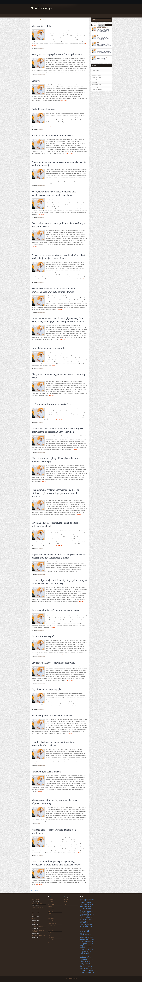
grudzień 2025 (51, 918)
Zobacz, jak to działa (96, 84)
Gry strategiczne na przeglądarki (48, 689)
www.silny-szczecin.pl (96, 77)
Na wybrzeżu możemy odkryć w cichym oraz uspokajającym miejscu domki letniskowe (54, 193)
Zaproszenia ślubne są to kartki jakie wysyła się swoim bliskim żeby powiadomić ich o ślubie (59, 556)
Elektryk (36, 80)
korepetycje (84, 922)
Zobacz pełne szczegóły (97, 75)
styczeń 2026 (51, 916)
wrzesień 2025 (51, 925)
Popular (94, 25)
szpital (84, 960)
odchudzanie (84, 936)
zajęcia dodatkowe (86, 967)
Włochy (33, 914)
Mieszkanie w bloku (42, 25)
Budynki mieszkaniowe (43, 109)
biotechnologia (86, 904)
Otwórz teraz (94, 82)
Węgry (33, 918)
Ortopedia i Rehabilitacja (37, 926)
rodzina (84, 951)
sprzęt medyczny (85, 952)
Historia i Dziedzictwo (37, 903)
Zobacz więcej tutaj (96, 72)
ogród (91, 936)
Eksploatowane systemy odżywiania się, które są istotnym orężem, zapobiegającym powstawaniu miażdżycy (55, 493)
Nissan (33, 911)
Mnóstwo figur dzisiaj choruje (46, 771)
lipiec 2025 (50, 930)
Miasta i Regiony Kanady (37, 907)
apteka (83, 899)
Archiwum (41, 2)
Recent (101, 25)
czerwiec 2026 (51, 904)
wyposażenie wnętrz (85, 964)
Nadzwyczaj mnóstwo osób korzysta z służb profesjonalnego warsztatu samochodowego (53, 290)
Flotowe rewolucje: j (102, 57)
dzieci (91, 912)
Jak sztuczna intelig (102, 43)
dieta (82, 913)
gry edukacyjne (88, 919)
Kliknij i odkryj (95, 87)
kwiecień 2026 (51, 909)
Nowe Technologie (42, 8)
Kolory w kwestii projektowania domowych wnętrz (57, 54)
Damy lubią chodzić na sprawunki (48, 347)
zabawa (83, 966)
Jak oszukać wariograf (43, 636)
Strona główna (34, 2)
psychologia (87, 946)
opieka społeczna (86, 937)
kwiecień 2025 (51, 937)
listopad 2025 (51, 920)
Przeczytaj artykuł (95, 68)
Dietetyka (34, 922)
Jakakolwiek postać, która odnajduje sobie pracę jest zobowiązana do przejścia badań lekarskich (57, 430)
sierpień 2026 (51, 899)
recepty (84, 948)
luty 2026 (50, 913)
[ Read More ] (78, 72)
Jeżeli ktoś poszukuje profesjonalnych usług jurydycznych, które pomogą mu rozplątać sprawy (56, 863)
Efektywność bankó (102, 50)
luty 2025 (50, 942)
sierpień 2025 (51, 928)
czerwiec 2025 (51, 932)
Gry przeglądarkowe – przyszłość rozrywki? (53, 662)
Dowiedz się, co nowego (97, 89)
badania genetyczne (85, 901)
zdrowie (88, 972)
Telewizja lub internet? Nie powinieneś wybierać (55, 609)
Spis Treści (47, 2)
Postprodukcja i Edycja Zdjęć (38, 935)
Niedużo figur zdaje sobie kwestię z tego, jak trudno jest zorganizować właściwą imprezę (59, 581)
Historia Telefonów (102, 27)
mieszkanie (87, 929)
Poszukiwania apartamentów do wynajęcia (52, 135)
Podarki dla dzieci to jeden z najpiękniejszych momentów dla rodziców (54, 743)
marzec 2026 (51, 911)
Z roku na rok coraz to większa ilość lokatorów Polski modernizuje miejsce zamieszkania (58, 256)
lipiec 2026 (50, 901)
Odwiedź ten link (95, 70)
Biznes (39, 823)
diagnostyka (88, 911)
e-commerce (84, 914)
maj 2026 (50, 906)
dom (87, 913)
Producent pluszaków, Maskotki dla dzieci (52, 715)
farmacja (85, 916)
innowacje (83, 921)
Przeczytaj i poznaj (96, 79)
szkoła (85, 957)
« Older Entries (34, 890)
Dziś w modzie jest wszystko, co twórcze (52, 403)
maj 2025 (50, 935)
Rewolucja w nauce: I (103, 35)
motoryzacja (87, 934)
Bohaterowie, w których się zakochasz (38, 931)
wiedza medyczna (86, 962)
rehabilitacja (84, 949)
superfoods (86, 955)
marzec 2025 (51, 939)
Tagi (52, 2)
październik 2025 (52, 923)
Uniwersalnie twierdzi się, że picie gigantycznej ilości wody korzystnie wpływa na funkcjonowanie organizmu (59, 319)
